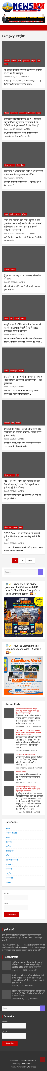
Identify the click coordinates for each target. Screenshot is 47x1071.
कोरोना (6, 318)
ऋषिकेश (14, 61)
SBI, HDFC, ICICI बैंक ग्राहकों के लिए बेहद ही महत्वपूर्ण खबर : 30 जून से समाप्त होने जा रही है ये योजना (22, 484)
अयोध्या (8, 828)
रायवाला (18, 735)
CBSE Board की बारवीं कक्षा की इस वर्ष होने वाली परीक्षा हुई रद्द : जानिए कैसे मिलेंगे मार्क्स (22, 536)
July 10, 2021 (9, 233)
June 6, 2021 (9, 439)
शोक (33, 113)
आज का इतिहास (11, 833)
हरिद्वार (24, 214)
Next (30, 561)
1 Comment (30, 233)
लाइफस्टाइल (19, 791)
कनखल (23, 709)
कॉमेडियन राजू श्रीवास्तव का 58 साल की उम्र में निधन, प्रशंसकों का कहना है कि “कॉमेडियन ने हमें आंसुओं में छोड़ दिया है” (22, 122)
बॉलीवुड (7, 113)
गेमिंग (30, 709)
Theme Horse (26, 1063)
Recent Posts (13, 704)
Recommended (28, 730)
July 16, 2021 (9, 178)
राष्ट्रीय (33, 61)
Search (40, 572)
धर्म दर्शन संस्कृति (30, 732)
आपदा (8, 837)
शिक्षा (6, 64)
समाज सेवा (24, 735)
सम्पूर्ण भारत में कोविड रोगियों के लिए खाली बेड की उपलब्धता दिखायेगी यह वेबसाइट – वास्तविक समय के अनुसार (22, 327)
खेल (13, 423)
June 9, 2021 (9, 335)
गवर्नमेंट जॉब (10, 851)
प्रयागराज (9, 864)
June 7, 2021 (9, 387)
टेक (11, 318)
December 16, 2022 (11, 77)
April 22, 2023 (21, 783)
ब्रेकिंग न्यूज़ (26, 61)
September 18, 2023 (24, 768)
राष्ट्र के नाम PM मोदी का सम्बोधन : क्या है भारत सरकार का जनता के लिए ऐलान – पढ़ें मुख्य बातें (23, 380)
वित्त (17, 475)
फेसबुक (35, 709)
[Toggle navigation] (5, 27)
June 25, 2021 (9, 282)
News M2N (25, 77)
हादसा (38, 113)
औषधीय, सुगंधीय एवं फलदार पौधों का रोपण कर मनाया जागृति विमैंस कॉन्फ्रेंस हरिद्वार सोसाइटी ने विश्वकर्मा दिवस (28, 993)
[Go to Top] (42, 1059)
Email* (6, 903)
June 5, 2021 (9, 491)
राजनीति (7, 269)
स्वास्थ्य (18, 214)
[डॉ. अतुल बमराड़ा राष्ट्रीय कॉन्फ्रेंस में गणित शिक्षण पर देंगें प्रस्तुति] (23, 54)
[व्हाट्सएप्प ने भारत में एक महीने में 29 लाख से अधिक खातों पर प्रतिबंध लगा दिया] (23, 155)
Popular (19, 730)
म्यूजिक (34, 789)
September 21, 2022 (12, 129)
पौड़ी (19, 61)
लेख (39, 61)
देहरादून (23, 732)
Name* (7, 893)
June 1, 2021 (9, 543)
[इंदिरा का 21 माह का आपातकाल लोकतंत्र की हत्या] (23, 259)
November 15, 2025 (23, 726)
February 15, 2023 (23, 812)
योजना (6, 165)
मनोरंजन (21, 113)
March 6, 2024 (21, 751)
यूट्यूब (30, 711)
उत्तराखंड (7, 61)
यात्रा (6, 214)
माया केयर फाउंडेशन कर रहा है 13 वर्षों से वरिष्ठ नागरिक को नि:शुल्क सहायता (28, 777)
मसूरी (29, 789)
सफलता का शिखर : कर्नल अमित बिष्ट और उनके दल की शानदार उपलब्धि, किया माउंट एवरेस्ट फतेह (22, 432)
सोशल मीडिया (20, 165)
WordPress (31, 1067)
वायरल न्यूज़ (36, 711)
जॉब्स (7, 855)
